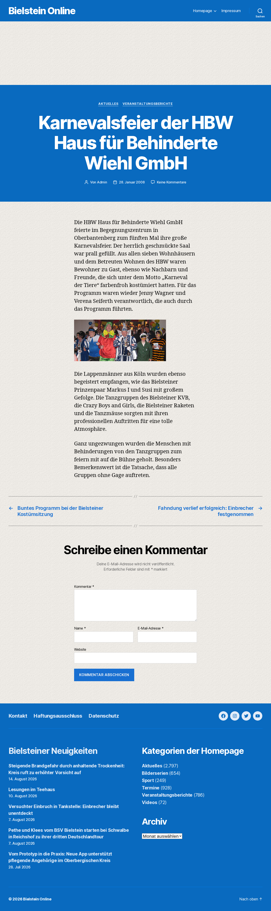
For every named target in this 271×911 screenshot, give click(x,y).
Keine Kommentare (171, 182)
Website (80, 649)
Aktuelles (108, 104)
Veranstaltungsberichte (148, 104)
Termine (150, 787)
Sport (148, 780)
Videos (149, 802)
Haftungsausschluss (57, 716)
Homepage (202, 10)
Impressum (231, 10)
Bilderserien (155, 773)
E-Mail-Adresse (151, 628)
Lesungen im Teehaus (31, 789)
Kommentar (84, 587)
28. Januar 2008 (132, 182)
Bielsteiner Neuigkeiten (53, 751)
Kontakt (17, 716)
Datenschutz (103, 716)
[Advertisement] (135, 53)
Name (80, 628)
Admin (102, 182)
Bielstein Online (41, 10)
